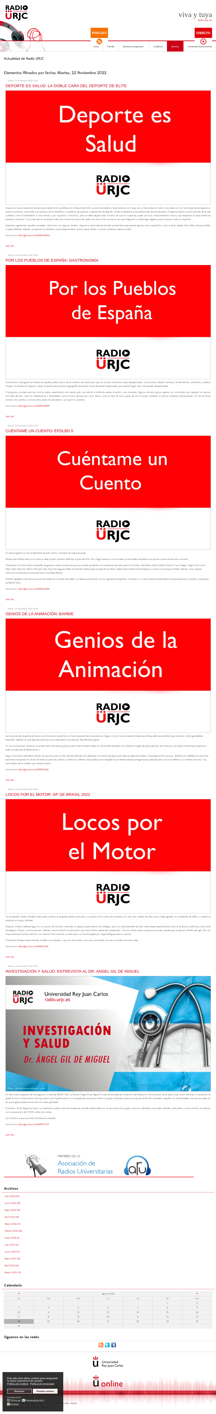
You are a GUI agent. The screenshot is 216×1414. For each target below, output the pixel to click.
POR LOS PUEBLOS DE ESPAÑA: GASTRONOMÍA (52, 260)
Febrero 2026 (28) (13, 1231)
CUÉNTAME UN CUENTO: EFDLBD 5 (39, 431)
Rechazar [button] (19, 1391)
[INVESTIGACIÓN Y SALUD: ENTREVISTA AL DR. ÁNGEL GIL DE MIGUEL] (108, 1033)
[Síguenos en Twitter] (108, 1344)
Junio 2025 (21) (12, 1251)
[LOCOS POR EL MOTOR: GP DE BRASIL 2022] (108, 855)
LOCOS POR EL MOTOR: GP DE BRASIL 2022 (48, 794)
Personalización (34, 1400)
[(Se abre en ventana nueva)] (99, 1164)
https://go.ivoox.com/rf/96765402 (34, 235)
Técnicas (15, 1400)
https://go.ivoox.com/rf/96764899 (33, 406)
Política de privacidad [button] (42, 1383)
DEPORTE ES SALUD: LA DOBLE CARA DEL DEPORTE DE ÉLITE (66, 86)
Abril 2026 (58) (12, 1217)
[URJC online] (108, 1381)
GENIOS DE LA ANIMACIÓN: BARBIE (40, 614)
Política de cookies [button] (17, 1383)
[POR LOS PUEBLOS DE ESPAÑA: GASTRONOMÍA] (108, 321)
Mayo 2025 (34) (12, 1258)
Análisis (14, 1404)
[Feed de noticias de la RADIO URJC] (102, 1344)
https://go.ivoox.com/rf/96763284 (33, 589)
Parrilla (110, 46)
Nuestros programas (133, 46)
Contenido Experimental (200, 46)
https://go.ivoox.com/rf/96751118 (33, 946)
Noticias (175, 46)
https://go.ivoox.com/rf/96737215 (33, 1124)
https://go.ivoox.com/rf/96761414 (33, 769)
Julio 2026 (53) (12, 1196)
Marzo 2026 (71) (12, 1224)
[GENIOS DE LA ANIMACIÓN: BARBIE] (108, 675)
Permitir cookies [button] (45, 1391)
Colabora (158, 46)
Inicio (96, 46)
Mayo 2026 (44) (12, 1210)
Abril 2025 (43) (12, 1265)
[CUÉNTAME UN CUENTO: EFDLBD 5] (108, 492)
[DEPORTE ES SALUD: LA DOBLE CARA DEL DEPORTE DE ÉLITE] (108, 147)
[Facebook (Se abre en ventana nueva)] (114, 1344)
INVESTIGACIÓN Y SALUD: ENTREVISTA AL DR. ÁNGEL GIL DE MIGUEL (73, 971)
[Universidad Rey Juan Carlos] (108, 1361)
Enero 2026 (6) (12, 1238)
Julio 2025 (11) (12, 1244)
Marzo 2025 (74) (13, 1272)
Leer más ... (11, 245)
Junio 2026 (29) (12, 1203)
